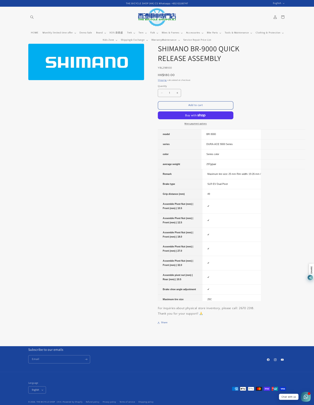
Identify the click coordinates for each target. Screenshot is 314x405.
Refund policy (92, 402)
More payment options (195, 123)
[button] (32, 17)
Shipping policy (146, 402)
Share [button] (164, 322)
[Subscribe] (86, 359)
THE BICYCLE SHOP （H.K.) (49, 402)
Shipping (162, 80)
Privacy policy (109, 402)
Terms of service (127, 402)
